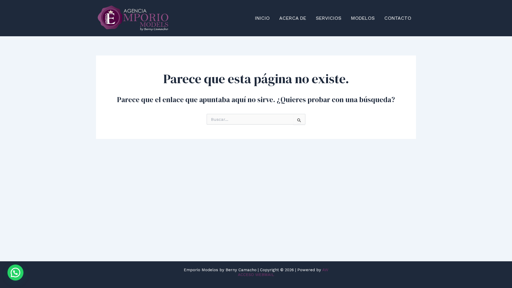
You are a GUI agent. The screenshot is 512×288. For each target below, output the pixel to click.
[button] (15, 273)
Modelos (363, 18)
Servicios (328, 18)
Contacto (397, 18)
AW (325, 269)
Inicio (262, 18)
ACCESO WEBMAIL (256, 274)
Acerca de (292, 18)
